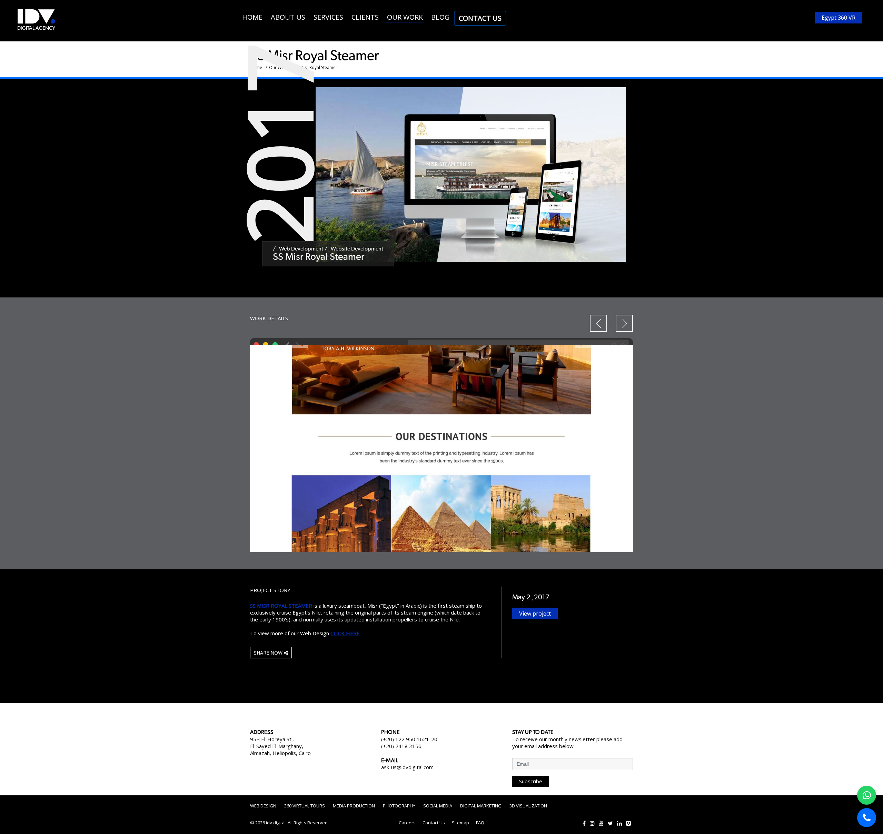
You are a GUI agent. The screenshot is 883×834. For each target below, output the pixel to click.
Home (252, 17)
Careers (407, 823)
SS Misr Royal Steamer (281, 605)
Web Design (263, 806)
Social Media (437, 806)
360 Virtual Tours (304, 806)
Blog (440, 17)
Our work (405, 17)
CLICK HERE (345, 633)
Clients (365, 17)
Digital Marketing (481, 806)
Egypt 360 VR (838, 17)
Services (328, 17)
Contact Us (480, 18)
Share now (269, 652)
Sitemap (460, 823)
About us (288, 17)
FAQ (480, 823)
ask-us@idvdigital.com (407, 767)
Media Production (354, 806)
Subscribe (530, 781)
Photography (399, 806)
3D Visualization (528, 806)
